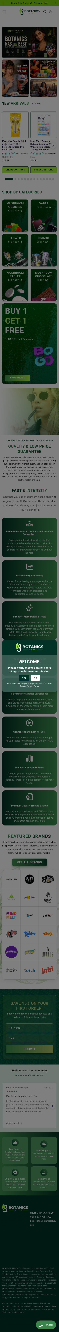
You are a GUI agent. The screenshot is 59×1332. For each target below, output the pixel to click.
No (35, 678)
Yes (24, 678)
